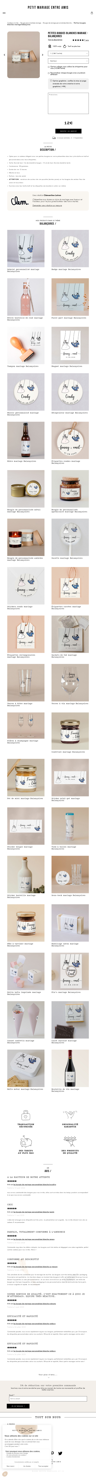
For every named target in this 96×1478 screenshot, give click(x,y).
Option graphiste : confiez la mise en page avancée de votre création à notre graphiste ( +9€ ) (69, 83)
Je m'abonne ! (18, 1406)
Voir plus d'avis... (48, 1375)
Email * (11, 1395)
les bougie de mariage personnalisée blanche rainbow (34, 1324)
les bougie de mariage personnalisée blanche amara (33, 1239)
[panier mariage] (92, 13)
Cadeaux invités (13, 23)
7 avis (86, 40)
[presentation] (4, 54)
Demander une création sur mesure (47, 206)
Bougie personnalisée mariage (31, 23)
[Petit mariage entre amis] (48, 7)
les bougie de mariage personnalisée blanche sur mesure (35, 1267)
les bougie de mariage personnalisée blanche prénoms (34, 1304)
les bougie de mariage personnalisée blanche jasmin (33, 1212)
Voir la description (55, 40)
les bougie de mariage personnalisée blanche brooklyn (34, 1185)
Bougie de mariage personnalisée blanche (57, 23)
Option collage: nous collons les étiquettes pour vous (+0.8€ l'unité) (68, 67)
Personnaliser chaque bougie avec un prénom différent (67, 73)
